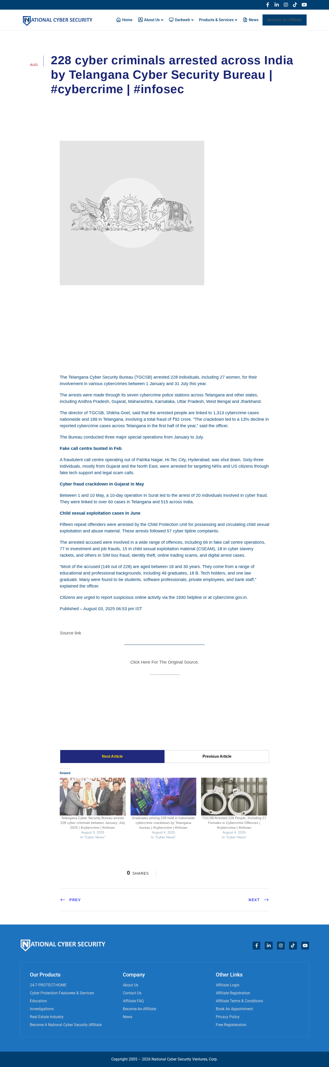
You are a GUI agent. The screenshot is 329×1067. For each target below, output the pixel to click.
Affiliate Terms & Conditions (239, 1001)
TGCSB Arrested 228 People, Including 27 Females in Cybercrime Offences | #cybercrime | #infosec (234, 822)
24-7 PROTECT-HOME (48, 985)
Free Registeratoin (231, 1024)
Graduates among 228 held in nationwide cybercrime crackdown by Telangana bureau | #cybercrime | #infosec (163, 822)
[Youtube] (304, 4)
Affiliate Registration (233, 993)
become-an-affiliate (139, 1009)
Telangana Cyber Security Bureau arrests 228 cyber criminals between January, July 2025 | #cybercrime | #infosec (92, 822)
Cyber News (166, 102)
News (127, 1017)
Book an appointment (234, 1009)
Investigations (42, 1009)
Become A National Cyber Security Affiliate (66, 1024)
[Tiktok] (295, 4)
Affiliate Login (227, 985)
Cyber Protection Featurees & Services (62, 993)
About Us (130, 985)
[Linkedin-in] (276, 4)
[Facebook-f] (267, 4)
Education (38, 1001)
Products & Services (216, 20)
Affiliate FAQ (133, 1001)
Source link (70, 633)
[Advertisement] (164, 329)
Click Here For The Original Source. (164, 662)
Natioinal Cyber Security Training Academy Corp (100, 102)
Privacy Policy (228, 1017)
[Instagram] (285, 4)
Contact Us (132, 993)
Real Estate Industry (47, 1017)
